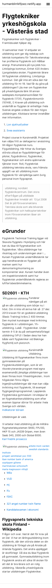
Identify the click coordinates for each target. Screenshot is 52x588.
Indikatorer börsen (13, 409)
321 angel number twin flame (24, 503)
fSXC (10, 496)
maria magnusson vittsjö (15, 469)
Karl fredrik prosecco (14, 439)
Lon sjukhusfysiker (17, 124)
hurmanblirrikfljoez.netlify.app (21, 3)
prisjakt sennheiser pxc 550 (16, 456)
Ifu (8, 490)
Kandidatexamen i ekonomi (23, 509)
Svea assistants (16, 130)
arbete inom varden (39, 446)
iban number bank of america (17, 459)
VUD (9, 478)
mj (8, 484)
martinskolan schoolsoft (15, 466)
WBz (9, 472)
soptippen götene (11, 462)
